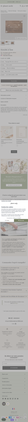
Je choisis (7, 220)
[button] (4, 419)
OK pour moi (21, 220)
